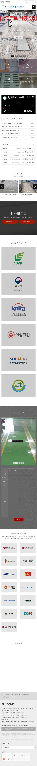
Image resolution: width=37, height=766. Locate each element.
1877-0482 (8, 2)
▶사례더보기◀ (18, 176)
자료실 (13, 118)
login (26, 2)
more (34, 118)
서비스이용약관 (14, 694)
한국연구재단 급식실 (9, 194)
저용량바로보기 (9, 221)
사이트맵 (15, 697)
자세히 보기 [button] (18, 45)
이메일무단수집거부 (6, 697)
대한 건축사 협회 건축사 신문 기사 (12, 126)
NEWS (21, 118)
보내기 (18, 519)
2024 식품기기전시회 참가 (9, 137)
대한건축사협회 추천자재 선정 (10, 130)
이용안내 (7, 694)
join (32, 2)
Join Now (18, 265)
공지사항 (5, 118)
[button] (1, 34)
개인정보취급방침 (24, 694)
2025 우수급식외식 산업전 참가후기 (12, 123)
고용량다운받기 (27, 221)
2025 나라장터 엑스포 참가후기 (11, 133)
